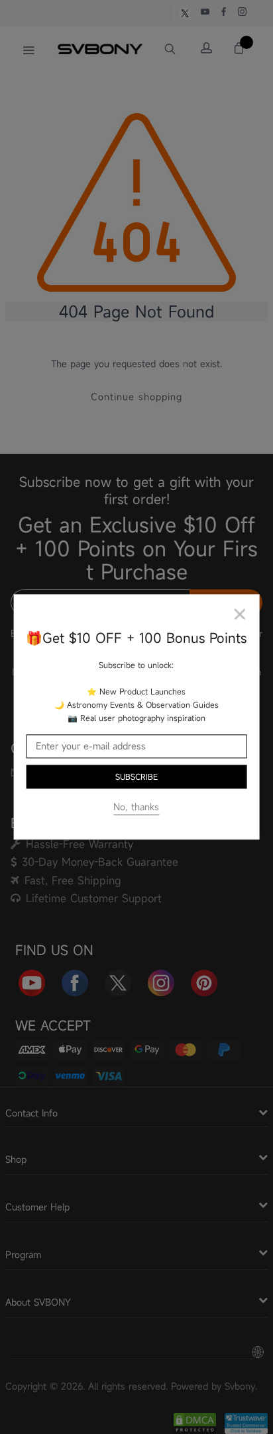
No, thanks (136, 807)
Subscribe (136, 776)
